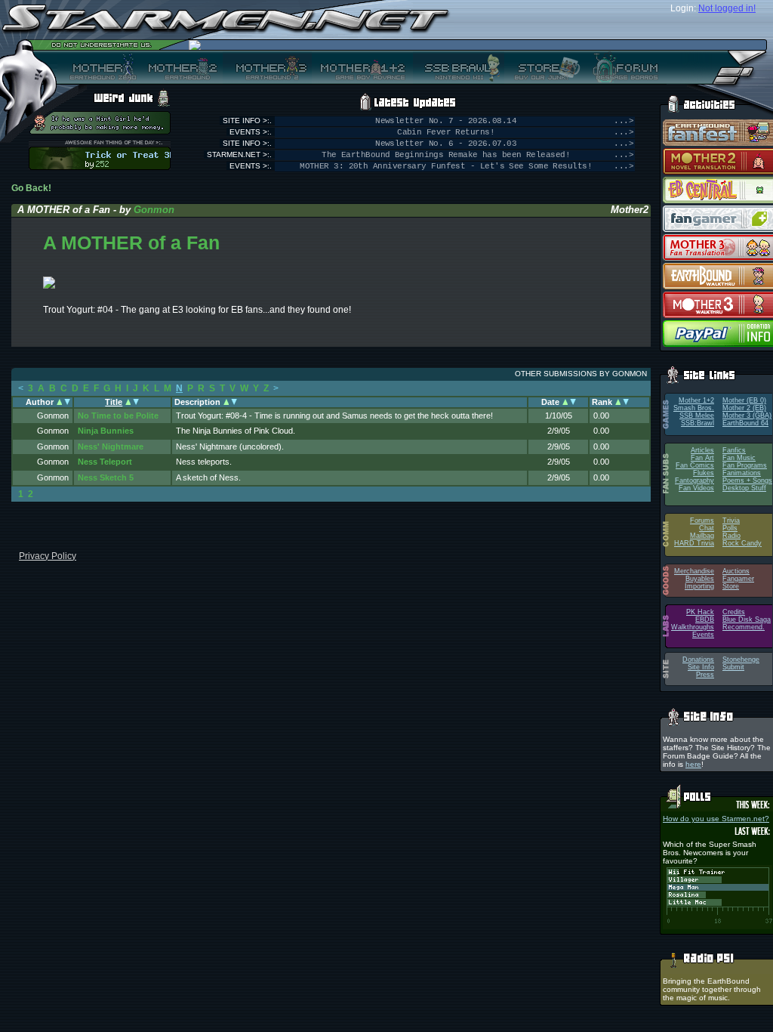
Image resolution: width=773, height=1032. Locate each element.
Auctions (736, 571)
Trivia (731, 520)
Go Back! (31, 188)
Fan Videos (696, 488)
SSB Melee (696, 415)
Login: (683, 8)
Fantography (694, 480)
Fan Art (702, 458)
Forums (702, 520)
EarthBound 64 (745, 423)
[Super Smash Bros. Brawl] (458, 67)
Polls (730, 528)
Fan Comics (695, 465)
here (693, 764)
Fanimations (741, 473)
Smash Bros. (693, 408)
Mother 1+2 (696, 400)
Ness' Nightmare (110, 446)
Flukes (703, 473)
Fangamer (738, 578)
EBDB (704, 619)
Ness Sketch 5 (106, 477)
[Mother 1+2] (362, 67)
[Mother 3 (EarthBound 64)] (267, 67)
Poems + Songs (747, 480)
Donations (698, 659)
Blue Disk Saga (746, 619)
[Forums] (624, 67)
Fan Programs (744, 465)
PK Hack (700, 612)
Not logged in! (727, 8)
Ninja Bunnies (106, 430)
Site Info (701, 667)
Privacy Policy (47, 556)
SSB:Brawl (697, 423)
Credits (733, 612)
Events (703, 634)
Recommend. (743, 627)
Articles (702, 450)
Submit (733, 667)
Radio (731, 535)
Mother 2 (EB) (744, 408)
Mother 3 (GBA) (746, 415)
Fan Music (739, 458)
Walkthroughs (692, 627)
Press (705, 674)
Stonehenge (740, 659)
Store (730, 586)
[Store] (542, 67)
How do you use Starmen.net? (716, 818)
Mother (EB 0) (744, 400)
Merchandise (694, 571)
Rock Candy (742, 543)
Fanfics (734, 450)
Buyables (699, 578)
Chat (706, 528)
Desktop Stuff (744, 488)
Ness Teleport (105, 461)
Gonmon (154, 209)
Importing (699, 586)
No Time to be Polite (118, 415)
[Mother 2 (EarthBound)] (181, 67)
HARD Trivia (694, 543)
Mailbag (702, 535)
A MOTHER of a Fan (131, 242)
